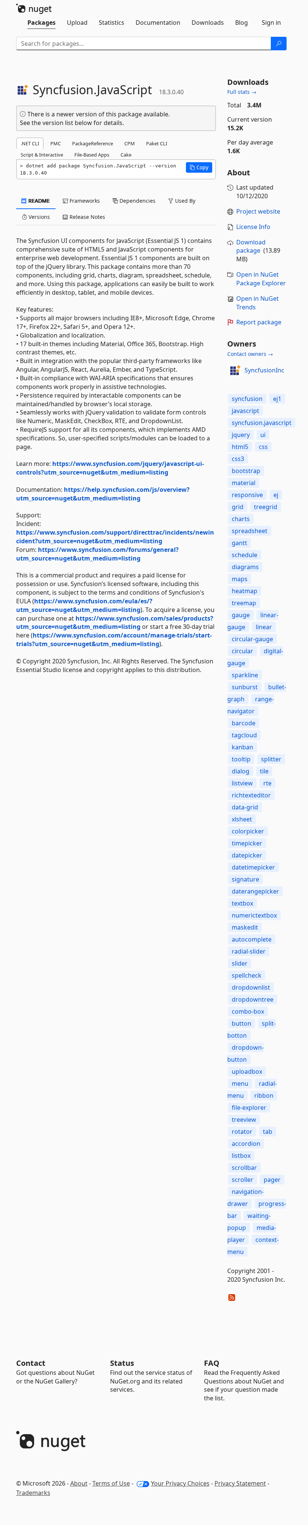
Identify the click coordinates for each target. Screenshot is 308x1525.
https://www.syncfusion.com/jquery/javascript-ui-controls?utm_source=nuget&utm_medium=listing (110, 468)
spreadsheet (249, 531)
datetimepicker (253, 867)
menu (240, 1083)
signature (245, 879)
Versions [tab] (38, 216)
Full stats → (242, 91)
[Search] (279, 43)
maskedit (245, 927)
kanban (242, 747)
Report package (258, 322)
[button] (199, 167)
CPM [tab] (129, 143)
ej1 (277, 399)
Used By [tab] (184, 200)
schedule (244, 555)
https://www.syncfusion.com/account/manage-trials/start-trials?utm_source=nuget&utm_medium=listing (114, 639)
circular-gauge (252, 639)
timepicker (247, 843)
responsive (247, 495)
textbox (242, 903)
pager (272, 1179)
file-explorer (249, 1107)
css (263, 447)
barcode (243, 723)
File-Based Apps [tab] (91, 154)
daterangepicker (255, 891)
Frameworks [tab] (84, 200)
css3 (238, 459)
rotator (242, 1131)
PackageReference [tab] (92, 143)
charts (241, 519)
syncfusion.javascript (261, 423)
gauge (241, 615)
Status (122, 1363)
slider (240, 963)
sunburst (245, 687)
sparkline (245, 675)
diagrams (245, 567)
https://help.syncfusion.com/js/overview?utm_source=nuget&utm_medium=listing (103, 493)
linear (264, 627)
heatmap (244, 591)
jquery (241, 435)
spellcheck (246, 975)
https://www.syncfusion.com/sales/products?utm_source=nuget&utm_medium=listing (114, 622)
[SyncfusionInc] (235, 370)
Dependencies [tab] (137, 200)
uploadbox (247, 1071)
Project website (258, 211)
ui (263, 435)
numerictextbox (254, 915)
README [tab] (38, 200)
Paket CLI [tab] (156, 143)
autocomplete (252, 939)
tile (264, 771)
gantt (239, 543)
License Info (253, 227)
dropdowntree (252, 999)
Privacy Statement (240, 1483)
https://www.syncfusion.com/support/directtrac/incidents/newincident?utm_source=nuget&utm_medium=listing (115, 536)
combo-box (248, 1011)
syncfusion (247, 399)
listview (242, 783)
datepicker (247, 855)
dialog (240, 771)
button (241, 1023)
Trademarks (33, 1493)
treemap (244, 603)
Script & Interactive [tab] (42, 154)
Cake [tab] (126, 154)
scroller (242, 1179)
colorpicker (248, 831)
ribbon (263, 1095)
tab (267, 1131)
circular (242, 651)
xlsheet (242, 819)
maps (240, 579)
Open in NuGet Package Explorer (261, 278)
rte (267, 783)
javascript (245, 411)
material (243, 483)
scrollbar (244, 1167)
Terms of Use (111, 1483)
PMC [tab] (55, 143)
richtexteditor (251, 795)
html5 (240, 447)
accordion (246, 1143)
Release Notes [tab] (86, 216)
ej (275, 495)
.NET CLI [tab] (30, 143)
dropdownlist (251, 987)
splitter (271, 759)
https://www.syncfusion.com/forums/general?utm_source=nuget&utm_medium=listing (97, 554)
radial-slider (249, 951)
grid (237, 507)
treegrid (265, 507)
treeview (244, 1119)
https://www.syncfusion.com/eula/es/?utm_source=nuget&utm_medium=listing (84, 605)
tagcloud (244, 735)
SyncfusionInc (264, 370)
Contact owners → (250, 353)
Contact (30, 1363)
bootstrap (246, 471)
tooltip (241, 759)
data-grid (245, 807)
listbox (241, 1155)
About (79, 1483)
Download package (251, 246)
